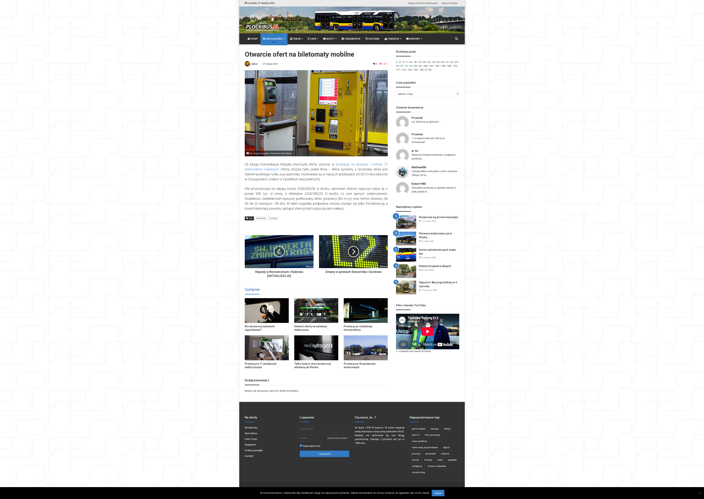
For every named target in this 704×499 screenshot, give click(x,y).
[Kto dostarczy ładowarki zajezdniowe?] (267, 310)
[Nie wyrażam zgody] (699, 493)
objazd (446, 447)
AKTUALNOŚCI (274, 38)
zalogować (263, 390)
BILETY (330, 38)
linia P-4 (416, 435)
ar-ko (415, 150)
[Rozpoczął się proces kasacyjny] (406, 222)
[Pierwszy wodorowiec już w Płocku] (406, 238)
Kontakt (249, 455)
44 (411, 66)
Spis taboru (251, 433)
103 (443, 66)
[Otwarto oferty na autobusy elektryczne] (316, 310)
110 (455, 66)
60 (415, 66)
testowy (428, 460)
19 (419, 62)
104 (449, 66)
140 (421, 69)
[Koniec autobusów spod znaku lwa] (406, 255)
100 (425, 66)
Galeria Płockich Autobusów (423, 3)
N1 (430, 69)
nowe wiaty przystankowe (425, 447)
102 (437, 66)
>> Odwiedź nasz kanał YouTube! (413, 351)
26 (442, 62)
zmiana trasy (418, 472)
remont (415, 460)
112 (404, 69)
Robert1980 (419, 183)
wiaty (440, 460)
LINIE (313, 38)
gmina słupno (419, 429)
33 (456, 62)
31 (447, 62)
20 (424, 62)
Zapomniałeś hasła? (337, 438)
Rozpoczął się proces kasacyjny (438, 217)
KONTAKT (414, 38)
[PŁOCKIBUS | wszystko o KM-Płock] (262, 23)
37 (402, 66)
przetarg (273, 218)
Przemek (417, 117)
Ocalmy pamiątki (254, 450)
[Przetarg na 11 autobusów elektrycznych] (267, 347)
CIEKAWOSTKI (352, 38)
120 (410, 69)
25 (438, 62)
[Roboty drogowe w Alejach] (406, 271)
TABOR (296, 38)
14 (410, 62)
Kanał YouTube (449, 3)
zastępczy (417, 466)
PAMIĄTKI (393, 38)
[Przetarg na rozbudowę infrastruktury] (366, 310)
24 (433, 62)
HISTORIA (373, 38)
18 (415, 62)
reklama (445, 453)
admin (254, 64)
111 (398, 69)
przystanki (430, 453)
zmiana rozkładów (436, 466)
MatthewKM (419, 167)
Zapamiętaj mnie (311, 446)
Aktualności (251, 427)
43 (406, 66)
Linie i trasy (251, 438)
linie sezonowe (432, 435)
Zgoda (438, 492)
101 (431, 66)
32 (451, 62)
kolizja (447, 429)
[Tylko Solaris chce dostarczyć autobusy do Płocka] (316, 347)
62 (420, 66)
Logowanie (325, 453)
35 (397, 66)
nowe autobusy (419, 441)
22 (429, 62)
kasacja (435, 429)
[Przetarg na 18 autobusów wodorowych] (366, 347)
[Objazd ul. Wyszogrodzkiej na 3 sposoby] (406, 287)
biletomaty (261, 218)
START (254, 38)
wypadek (452, 460)
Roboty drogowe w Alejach (435, 266)
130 (415, 69)
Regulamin (250, 444)
